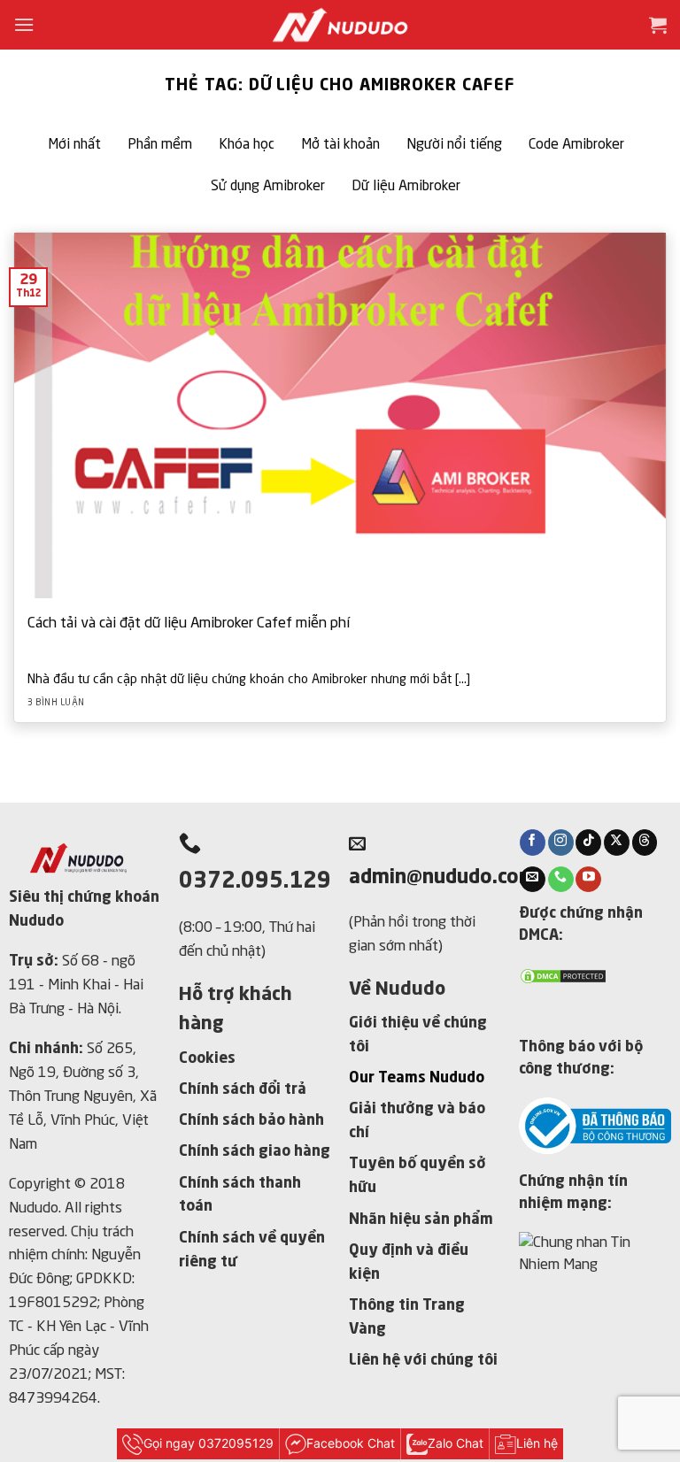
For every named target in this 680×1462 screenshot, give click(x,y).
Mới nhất (74, 145)
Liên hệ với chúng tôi (423, 1360)
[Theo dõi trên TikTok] (588, 842)
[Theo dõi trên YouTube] (588, 879)
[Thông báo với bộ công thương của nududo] (595, 1124)
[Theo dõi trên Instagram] (561, 842)
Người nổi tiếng (454, 145)
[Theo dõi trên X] (617, 842)
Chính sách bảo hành (251, 1120)
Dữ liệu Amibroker (406, 187)
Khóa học (246, 145)
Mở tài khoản (340, 145)
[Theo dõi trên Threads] (645, 842)
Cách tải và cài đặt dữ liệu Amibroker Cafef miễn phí (188, 623)
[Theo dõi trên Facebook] (532, 842)
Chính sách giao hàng (254, 1151)
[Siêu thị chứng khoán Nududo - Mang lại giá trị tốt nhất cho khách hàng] (340, 25)
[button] (24, 24)
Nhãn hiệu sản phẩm (421, 1219)
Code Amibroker (576, 145)
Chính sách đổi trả (242, 1089)
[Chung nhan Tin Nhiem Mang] (595, 1264)
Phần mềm (160, 145)
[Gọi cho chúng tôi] (561, 879)
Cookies (207, 1058)
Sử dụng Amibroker (268, 187)
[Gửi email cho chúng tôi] (532, 879)
